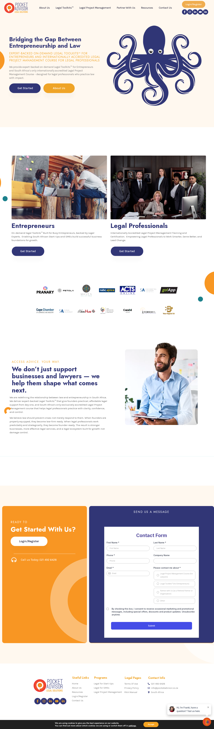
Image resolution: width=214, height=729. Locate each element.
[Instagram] (189, 12)
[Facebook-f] (184, 12)
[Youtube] (200, 12)
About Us (44, 7)
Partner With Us (126, 7)
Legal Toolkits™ (65, 7)
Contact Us (165, 7)
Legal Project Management (95, 7)
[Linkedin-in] (195, 12)
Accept (151, 724)
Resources (147, 7)
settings (132, 725)
